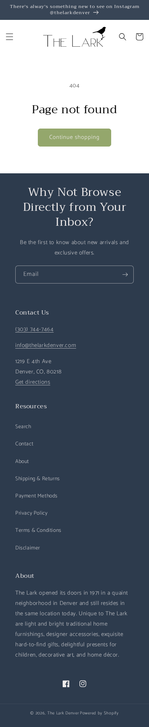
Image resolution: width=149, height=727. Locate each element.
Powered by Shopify (99, 713)
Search (23, 426)
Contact (24, 444)
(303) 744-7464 (34, 329)
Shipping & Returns (37, 478)
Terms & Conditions (38, 530)
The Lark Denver (63, 713)
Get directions (32, 382)
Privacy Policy (31, 513)
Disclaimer (27, 548)
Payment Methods (36, 496)
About (22, 461)
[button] (9, 36)
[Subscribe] (125, 275)
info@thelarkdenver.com (45, 345)
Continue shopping (74, 137)
